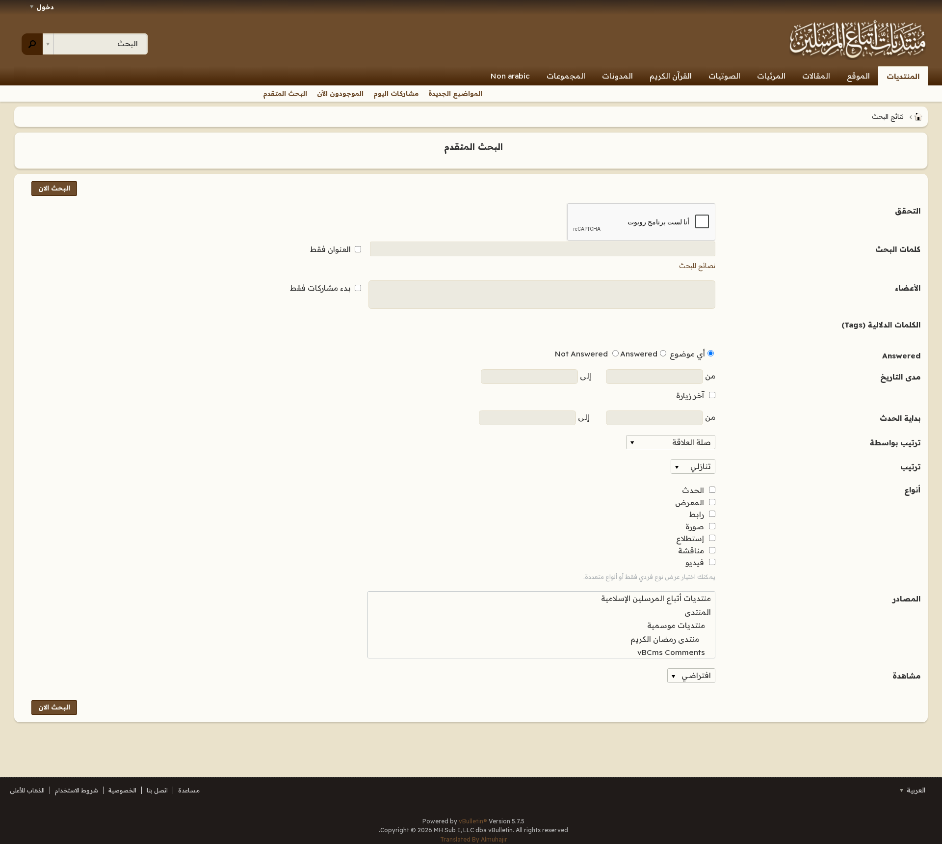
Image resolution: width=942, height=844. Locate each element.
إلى (584, 376)
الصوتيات (724, 76)
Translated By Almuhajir (473, 839)
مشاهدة (906, 676)
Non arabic (510, 76)
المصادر (906, 598)
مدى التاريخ (900, 376)
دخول (45, 7)
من (709, 376)
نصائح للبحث (697, 266)
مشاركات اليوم (396, 93)
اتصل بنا (157, 790)
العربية (915, 790)
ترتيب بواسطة (895, 442)
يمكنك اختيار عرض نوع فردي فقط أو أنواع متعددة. (649, 576)
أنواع (912, 489)
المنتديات (903, 76)
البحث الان (54, 188)
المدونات (617, 76)
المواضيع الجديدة (455, 93)
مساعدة (189, 790)
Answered (901, 355)
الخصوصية (122, 790)
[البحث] (32, 44)
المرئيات (771, 76)
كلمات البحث (897, 249)
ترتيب (910, 466)
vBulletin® (473, 821)
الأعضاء (907, 288)
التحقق (907, 211)
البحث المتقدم (285, 93)
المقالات (816, 76)
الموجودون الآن (340, 93)
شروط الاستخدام (76, 790)
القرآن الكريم (671, 76)
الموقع (858, 76)
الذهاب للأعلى (27, 790)
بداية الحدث (900, 418)
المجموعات (566, 76)
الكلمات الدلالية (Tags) (880, 324)
